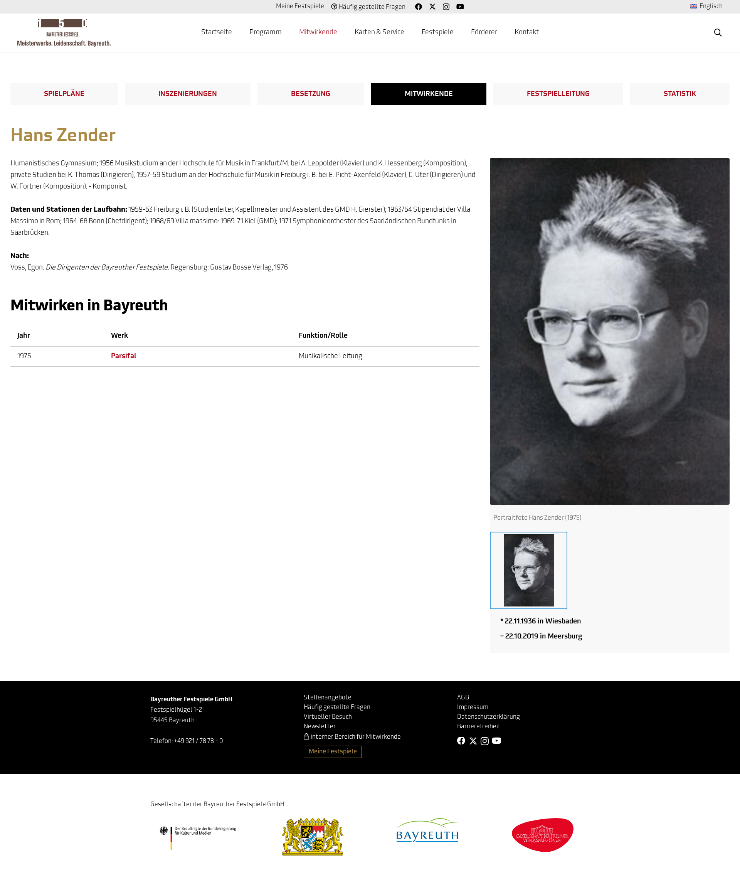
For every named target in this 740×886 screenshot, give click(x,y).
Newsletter (320, 727)
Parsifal (123, 356)
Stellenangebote (328, 698)
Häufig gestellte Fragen (372, 7)
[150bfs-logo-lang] (64, 33)
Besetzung (310, 94)
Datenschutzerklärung (488, 717)
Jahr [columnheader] (23, 336)
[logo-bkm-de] (197, 838)
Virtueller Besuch (328, 717)
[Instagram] (446, 7)
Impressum (472, 707)
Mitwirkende (429, 94)
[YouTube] (460, 6)
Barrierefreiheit (479, 727)
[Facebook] (418, 6)
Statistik (680, 94)
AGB (463, 698)
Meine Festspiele (300, 6)
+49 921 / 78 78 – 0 (198, 741)
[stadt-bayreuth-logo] (427, 830)
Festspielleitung (558, 94)
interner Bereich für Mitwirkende (356, 737)
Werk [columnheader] (119, 336)
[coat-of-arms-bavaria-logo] (312, 837)
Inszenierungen (187, 94)
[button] (288, 33)
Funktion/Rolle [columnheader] (323, 336)
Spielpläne (64, 94)
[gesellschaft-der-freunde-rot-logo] (543, 835)
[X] (432, 6)
